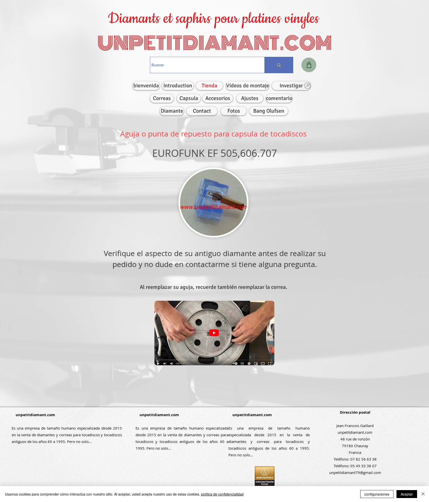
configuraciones (376, 494)
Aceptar (407, 494)
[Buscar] (278, 65)
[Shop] (308, 65)
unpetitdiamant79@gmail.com (355, 472)
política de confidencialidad (222, 494)
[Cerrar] (423, 494)
